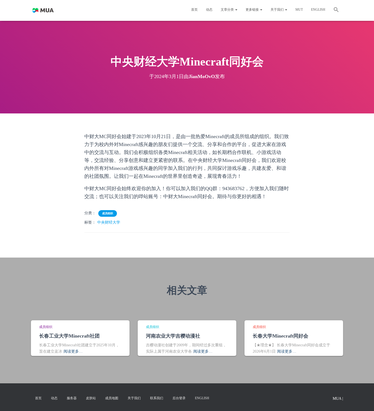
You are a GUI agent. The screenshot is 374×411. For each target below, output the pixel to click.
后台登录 (179, 398)
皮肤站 (91, 398)
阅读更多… (73, 351)
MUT (299, 10)
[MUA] (43, 10)
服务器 (72, 398)
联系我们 (156, 398)
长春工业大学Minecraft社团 (69, 336)
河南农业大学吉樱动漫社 (173, 336)
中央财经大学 (108, 222)
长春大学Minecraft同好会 (280, 336)
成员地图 (111, 398)
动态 (209, 10)
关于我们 (277, 10)
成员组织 (107, 213)
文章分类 (228, 10)
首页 (194, 10)
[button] (336, 10)
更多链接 (253, 10)
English (318, 10)
